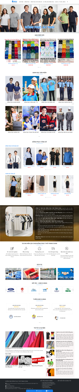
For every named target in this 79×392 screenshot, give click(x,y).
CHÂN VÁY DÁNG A (29, 193)
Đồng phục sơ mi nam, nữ (11, 146)
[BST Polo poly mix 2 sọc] (48, 51)
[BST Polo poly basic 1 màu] (30, 51)
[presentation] (5, 50)
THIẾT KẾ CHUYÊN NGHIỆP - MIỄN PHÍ (13, 278)
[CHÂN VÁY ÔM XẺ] (67, 184)
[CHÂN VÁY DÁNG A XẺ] (42, 184)
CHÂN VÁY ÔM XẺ (67, 193)
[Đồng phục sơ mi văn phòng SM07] (29, 156)
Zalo (48, 390)
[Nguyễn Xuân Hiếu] (57, 317)
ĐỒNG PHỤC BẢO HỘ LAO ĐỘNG (65, 132)
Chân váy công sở (10, 173)
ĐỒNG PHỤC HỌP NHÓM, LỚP (48, 102)
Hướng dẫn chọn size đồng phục (48, 383)
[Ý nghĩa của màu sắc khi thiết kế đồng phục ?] (50, 335)
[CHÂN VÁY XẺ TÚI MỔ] (55, 184)
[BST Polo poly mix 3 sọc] (66, 51)
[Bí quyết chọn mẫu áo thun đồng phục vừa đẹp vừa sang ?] (38, 360)
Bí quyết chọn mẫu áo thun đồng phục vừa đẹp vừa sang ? (38, 367)
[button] (38, 67)
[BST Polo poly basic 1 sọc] (13, 51)
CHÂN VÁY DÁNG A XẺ (42, 193)
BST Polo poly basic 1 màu (31, 63)
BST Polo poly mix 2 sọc (48, 63)
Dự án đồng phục (45, 386)
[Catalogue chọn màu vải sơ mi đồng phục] (50, 344)
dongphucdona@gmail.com (14, 387)
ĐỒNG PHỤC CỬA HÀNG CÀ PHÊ (48, 132)
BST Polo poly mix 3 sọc (65, 63)
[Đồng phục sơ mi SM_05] (67, 156)
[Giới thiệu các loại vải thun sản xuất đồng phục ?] (50, 372)
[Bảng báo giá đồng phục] (25, 360)
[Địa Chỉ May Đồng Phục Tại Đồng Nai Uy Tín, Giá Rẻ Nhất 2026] (50, 362)
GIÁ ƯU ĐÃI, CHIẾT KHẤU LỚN (65, 278)
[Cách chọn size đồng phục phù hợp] (11, 360)
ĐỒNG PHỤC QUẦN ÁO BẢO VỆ (65, 102)
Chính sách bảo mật (46, 387)
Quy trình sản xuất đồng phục (48, 382)
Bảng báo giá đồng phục (24, 365)
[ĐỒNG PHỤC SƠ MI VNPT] (42, 156)
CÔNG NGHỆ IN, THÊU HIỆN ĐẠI (48, 278)
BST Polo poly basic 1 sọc (13, 63)
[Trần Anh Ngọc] (34, 318)
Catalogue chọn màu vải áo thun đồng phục (14, 348)
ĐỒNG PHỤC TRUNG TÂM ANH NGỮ (31, 132)
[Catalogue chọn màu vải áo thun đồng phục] (24, 339)
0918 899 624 (11, 386)
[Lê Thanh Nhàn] (11, 318)
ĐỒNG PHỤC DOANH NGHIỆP (13, 102)
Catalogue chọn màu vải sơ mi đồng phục (64, 341)
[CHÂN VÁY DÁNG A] (29, 184)
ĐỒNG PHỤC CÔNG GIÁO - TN (31, 102)
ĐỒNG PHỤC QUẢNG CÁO (13, 132)
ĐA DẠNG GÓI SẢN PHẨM (31, 278)
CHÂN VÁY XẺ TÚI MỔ (55, 193)
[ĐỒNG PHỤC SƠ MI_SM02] (55, 156)
